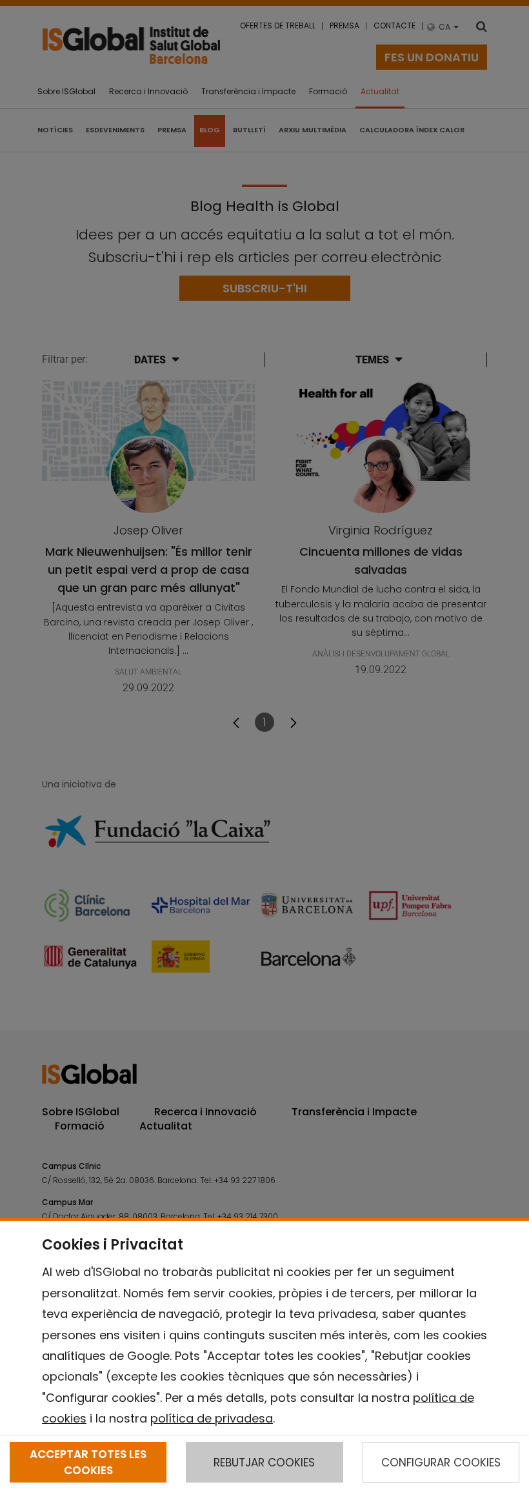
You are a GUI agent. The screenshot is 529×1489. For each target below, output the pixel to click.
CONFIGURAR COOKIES (441, 1462)
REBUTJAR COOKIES (264, 1462)
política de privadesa (211, 1418)
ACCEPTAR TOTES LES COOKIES (88, 1461)
